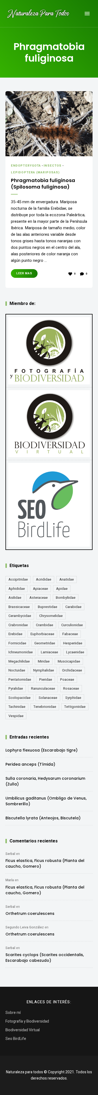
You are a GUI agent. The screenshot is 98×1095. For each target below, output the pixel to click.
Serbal (10, 853)
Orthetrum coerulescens (29, 913)
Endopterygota (26, 165)
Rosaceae (71, 688)
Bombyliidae (65, 597)
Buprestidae (47, 606)
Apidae (62, 588)
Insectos (53, 165)
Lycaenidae (75, 652)
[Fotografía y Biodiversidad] (49, 350)
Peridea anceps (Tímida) (30, 764)
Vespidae (15, 715)
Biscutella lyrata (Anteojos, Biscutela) (43, 818)
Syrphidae (73, 697)
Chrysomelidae (51, 615)
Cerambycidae (19, 615)
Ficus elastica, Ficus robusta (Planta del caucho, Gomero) (44, 863)
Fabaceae (70, 633)
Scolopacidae (19, 697)
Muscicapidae (69, 661)
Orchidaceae (72, 670)
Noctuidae (16, 670)
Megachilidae (19, 661)
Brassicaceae (19, 606)
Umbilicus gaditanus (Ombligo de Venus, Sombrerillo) (46, 801)
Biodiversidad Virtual (22, 1030)
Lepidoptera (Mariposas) (35, 172)
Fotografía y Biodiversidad (27, 1021)
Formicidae (17, 643)
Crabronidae (18, 625)
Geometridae (44, 643)
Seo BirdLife (15, 1039)
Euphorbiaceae (42, 633)
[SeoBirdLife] (49, 505)
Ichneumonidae (20, 652)
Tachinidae (16, 706)
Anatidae (66, 579)
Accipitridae (18, 579)
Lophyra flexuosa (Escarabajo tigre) (41, 750)
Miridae (44, 661)
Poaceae (67, 679)
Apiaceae (40, 588)
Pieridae (45, 679)
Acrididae (43, 579)
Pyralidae (15, 688)
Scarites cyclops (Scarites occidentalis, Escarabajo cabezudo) (44, 957)
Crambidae (44, 625)
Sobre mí (13, 1013)
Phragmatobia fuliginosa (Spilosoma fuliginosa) (43, 183)
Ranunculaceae (43, 688)
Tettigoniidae (74, 706)
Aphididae (16, 588)
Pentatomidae (19, 679)
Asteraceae (38, 597)
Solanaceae (48, 697)
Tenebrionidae (44, 706)
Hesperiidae (72, 643)
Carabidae (73, 606)
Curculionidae (72, 625)
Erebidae (15, 633)
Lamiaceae (49, 652)
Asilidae (14, 597)
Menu (87, 13)
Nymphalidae (43, 670)
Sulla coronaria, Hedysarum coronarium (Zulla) (45, 781)
